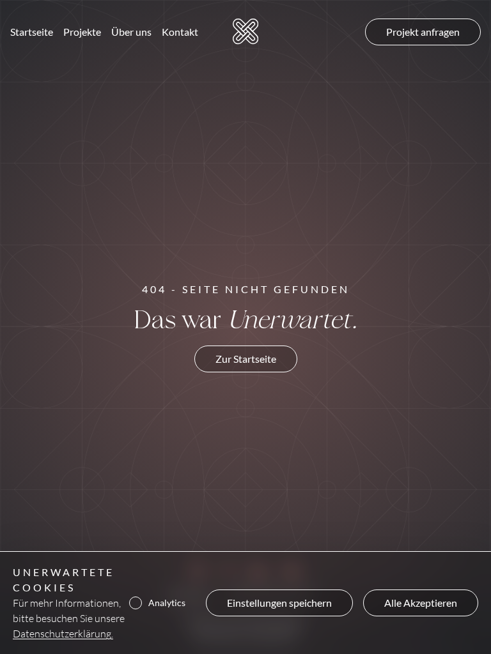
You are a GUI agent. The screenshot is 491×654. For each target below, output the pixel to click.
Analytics (166, 603)
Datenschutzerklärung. (63, 633)
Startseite (31, 32)
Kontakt (180, 32)
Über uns (131, 32)
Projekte (82, 32)
